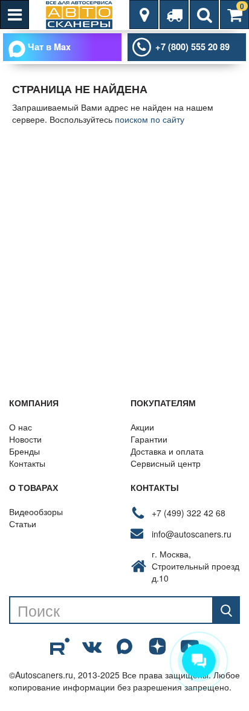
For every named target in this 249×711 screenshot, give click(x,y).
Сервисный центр (166, 463)
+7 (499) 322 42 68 (188, 513)
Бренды (24, 451)
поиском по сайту (149, 119)
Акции (142, 427)
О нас (20, 427)
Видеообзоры (36, 511)
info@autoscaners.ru (191, 534)
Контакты (27, 463)
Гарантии (149, 439)
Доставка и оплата (167, 451)
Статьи (22, 524)
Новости (25, 439)
